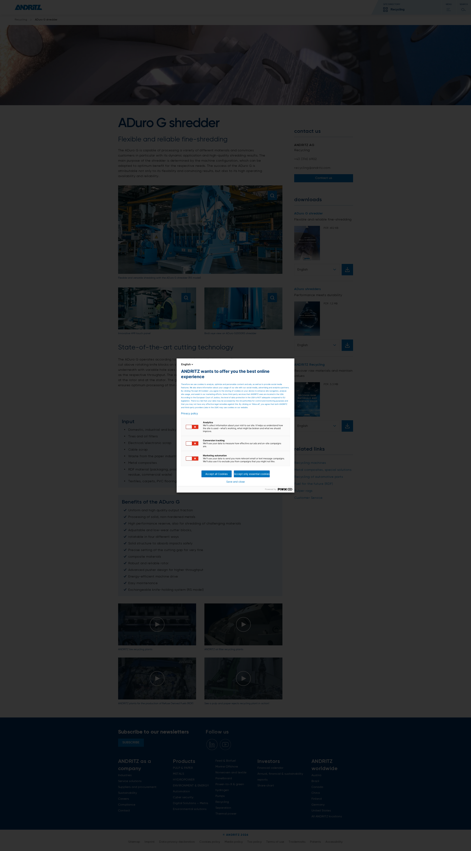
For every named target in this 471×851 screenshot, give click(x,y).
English (186, 364)
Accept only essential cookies (252, 473)
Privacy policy (189, 413)
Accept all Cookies (216, 473)
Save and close (235, 481)
